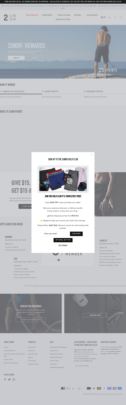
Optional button (63, 240)
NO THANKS (63, 245)
